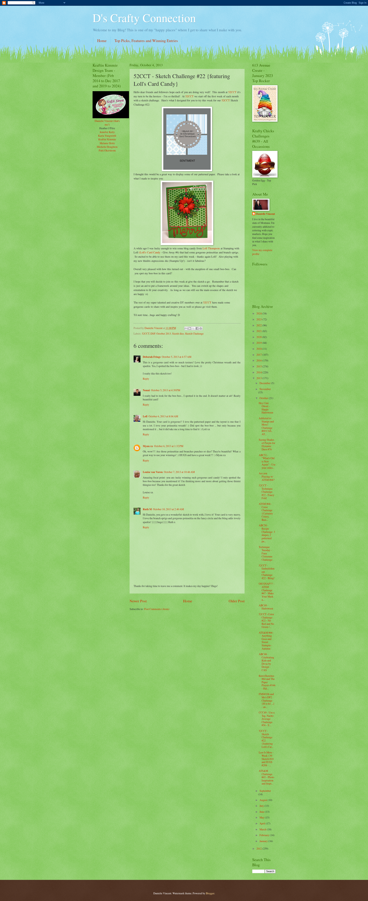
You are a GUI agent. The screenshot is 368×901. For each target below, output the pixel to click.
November (265, 389)
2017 (259, 354)
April (263, 823)
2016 (259, 360)
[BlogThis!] (190, 328)
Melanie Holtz (107, 143)
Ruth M (147, 509)
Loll (145, 416)
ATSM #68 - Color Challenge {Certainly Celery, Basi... (266, 512)
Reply (146, 378)
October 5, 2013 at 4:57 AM (176, 357)
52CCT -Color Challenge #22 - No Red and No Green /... (266, 620)
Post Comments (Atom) (156, 609)
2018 (259, 348)
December (265, 383)
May (262, 817)
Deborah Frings (152, 357)
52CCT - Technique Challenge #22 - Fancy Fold (266, 492)
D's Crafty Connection (144, 17)
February (265, 835)
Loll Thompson (211, 248)
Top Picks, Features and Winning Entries (146, 40)
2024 (259, 313)
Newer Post (138, 600)
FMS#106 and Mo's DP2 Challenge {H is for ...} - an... (266, 700)
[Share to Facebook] (197, 328)
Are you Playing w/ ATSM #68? (266, 476)
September (265, 791)
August (264, 800)
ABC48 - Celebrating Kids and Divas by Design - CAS (266, 662)
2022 (259, 325)
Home (102, 40)
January (264, 841)
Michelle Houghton (107, 147)
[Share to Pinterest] (201, 328)
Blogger (210, 893)
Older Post (237, 600)
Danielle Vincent (265, 214)
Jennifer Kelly (107, 132)
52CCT (232, 92)
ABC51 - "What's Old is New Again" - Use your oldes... (267, 461)
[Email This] (186, 328)
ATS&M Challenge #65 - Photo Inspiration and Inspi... (266, 777)
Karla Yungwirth (107, 135)
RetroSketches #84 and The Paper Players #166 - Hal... (267, 682)
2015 (259, 366)
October (264, 398)
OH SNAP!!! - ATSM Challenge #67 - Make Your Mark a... (266, 591)
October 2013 (163, 333)
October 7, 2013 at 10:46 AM (179, 472)
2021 (259, 331)
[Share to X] (193, 328)
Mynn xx (148, 446)
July (262, 806)
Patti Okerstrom (107, 150)
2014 (259, 372)
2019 (259, 343)
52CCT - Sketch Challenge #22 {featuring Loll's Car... (266, 739)
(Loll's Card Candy (149, 252)
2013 (259, 378)
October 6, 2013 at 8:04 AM (163, 416)
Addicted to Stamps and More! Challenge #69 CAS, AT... (266, 426)
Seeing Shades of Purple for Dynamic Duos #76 (267, 444)
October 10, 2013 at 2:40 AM (168, 509)
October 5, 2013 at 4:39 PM (165, 390)
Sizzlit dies (178, 333)
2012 (259, 848)
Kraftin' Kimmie (107, 139)
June (262, 811)
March (263, 829)
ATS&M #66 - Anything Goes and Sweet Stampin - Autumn (266, 640)
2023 (259, 319)
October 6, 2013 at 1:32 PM (168, 446)
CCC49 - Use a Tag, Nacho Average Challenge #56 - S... (266, 719)
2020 (259, 337)
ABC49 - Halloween (266, 606)
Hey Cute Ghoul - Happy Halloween (266, 407)
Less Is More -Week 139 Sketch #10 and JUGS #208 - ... (266, 759)
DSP (152, 333)
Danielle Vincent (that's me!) (107, 122)
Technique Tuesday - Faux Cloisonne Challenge (265, 553)
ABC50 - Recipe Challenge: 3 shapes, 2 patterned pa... (267, 533)
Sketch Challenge (194, 333)
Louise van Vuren (153, 472)
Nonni (146, 390)
